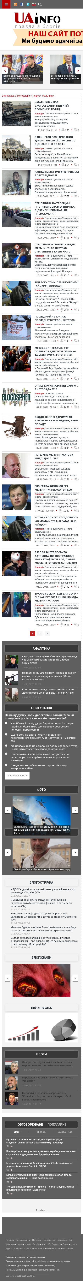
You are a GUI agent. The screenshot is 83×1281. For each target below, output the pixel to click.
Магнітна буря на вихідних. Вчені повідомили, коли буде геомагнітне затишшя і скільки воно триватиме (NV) (43, 929)
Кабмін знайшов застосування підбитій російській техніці (52, 106)
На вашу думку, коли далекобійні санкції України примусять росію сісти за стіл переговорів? (39, 716)
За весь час (65, 1131)
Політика (36, 1240)
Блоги (41, 1054)
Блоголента (38, 1248)
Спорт (66, 1244)
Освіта (36, 1244)
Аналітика (41, 648)
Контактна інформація (26, 1270)
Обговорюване (30, 1124)
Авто (44, 1244)
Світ (71, 1240)
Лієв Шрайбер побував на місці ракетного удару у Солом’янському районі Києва (42, 871)
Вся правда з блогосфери (16, 95)
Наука (20, 1244)
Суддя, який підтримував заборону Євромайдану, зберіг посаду (57, 420)
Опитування (41, 708)
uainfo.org (41, 1261)
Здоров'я (56, 1244)
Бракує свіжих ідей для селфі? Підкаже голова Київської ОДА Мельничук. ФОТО (56, 597)
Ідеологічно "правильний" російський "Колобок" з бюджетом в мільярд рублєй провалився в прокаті (46, 1096)
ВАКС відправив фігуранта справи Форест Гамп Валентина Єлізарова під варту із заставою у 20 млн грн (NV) (44, 916)
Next (79, 70)
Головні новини (23, 1240)
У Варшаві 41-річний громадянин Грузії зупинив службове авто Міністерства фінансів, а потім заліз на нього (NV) (41, 903)
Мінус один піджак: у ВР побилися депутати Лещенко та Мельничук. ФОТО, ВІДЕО (55, 351)
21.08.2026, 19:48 (20, 933)
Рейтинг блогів (53, 1248)
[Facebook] (21, 5)
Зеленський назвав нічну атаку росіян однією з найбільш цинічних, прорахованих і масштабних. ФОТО (42, 829)
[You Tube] (33, 5)
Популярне (56, 1124)
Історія (28, 1244)
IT (49, 1244)
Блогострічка (41, 882)
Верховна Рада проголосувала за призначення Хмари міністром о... (21, 78)
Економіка (62, 1240)
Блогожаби (41, 957)
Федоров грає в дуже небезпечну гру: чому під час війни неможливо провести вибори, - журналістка (49, 659)
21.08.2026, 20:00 (20, 923)
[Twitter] (27, 5)
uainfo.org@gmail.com (49, 1270)
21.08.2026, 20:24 (20, 895)
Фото (41, 790)
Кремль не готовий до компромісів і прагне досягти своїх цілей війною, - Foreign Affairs (48, 691)
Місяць (41, 1131)
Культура (10, 1244)
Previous (4, 70)
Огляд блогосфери (54, 393)
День (17, 1131)
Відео (8, 1248)
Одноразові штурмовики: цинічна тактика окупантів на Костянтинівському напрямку (47, 1064)
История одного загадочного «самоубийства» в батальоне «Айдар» (56, 521)
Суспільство (49, 1240)
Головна (10, 1240)
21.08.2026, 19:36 (20, 947)
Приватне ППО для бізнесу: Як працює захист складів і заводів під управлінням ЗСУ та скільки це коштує (49, 676)
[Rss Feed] (15, 5)
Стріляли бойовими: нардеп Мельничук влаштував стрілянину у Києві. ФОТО (55, 248)
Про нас (10, 1270)
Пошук (36, 95)
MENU (6, 4)
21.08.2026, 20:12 (20, 909)
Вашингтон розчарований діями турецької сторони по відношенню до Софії (55, 140)
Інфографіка (41, 1008)
